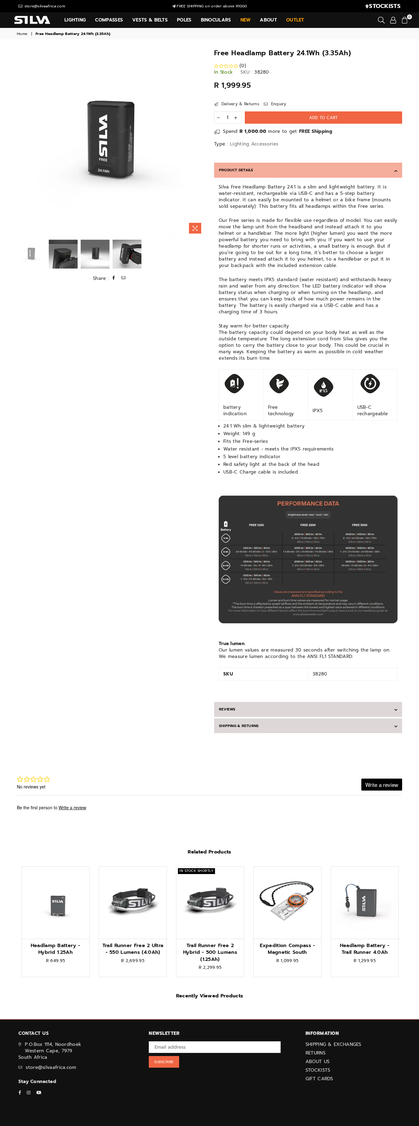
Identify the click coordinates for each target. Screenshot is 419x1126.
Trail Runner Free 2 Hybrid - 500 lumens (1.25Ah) (210, 952)
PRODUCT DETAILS (236, 170)
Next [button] (199, 142)
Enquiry (277, 104)
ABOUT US (317, 1061)
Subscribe (164, 1062)
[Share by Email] (123, 278)
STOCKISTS (318, 1070)
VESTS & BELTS (150, 20)
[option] (111, 142)
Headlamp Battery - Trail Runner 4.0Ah (365, 949)
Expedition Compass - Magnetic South (287, 949)
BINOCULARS (216, 20)
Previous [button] (22, 142)
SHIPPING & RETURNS (239, 726)
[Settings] (393, 20)
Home (22, 34)
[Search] (381, 20)
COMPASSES (109, 20)
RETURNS (315, 1053)
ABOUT (268, 20)
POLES (184, 20)
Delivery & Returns (239, 104)
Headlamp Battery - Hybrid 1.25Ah (55, 949)
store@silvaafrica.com (44, 6)
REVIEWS (227, 709)
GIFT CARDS (319, 1078)
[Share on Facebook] (114, 278)
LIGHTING (75, 20)
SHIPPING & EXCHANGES (333, 1044)
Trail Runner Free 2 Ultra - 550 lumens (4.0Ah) (132, 949)
